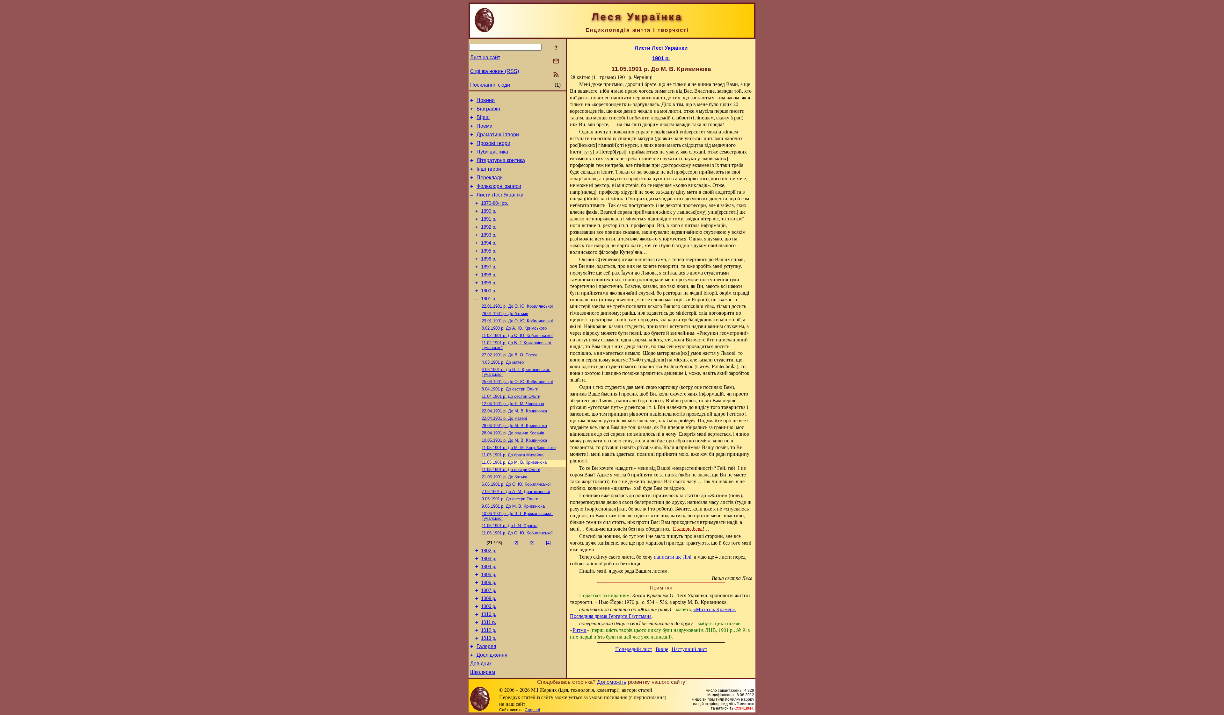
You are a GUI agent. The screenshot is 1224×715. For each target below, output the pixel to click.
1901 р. (488, 298)
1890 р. (488, 211)
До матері (503, 362)
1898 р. (488, 274)
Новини (486, 100)
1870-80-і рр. (494, 203)
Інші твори (489, 169)
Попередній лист (633, 649)
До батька (504, 477)
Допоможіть (611, 682)
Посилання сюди (490, 85)
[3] (532, 542)
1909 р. (488, 606)
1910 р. (488, 614)
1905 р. (488, 574)
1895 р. (488, 251)
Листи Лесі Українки (500, 194)
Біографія (488, 108)
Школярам (482, 672)
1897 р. (488, 266)
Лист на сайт (485, 57)
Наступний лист (689, 649)
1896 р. (488, 258)
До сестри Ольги (510, 389)
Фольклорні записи (499, 186)
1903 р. (488, 558)
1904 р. (488, 566)
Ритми (579, 629)
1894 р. (488, 243)
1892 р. (488, 227)
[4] (548, 542)
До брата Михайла (512, 455)
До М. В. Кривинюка (514, 411)
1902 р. (488, 550)
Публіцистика (492, 151)
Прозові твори (493, 143)
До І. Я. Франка (509, 525)
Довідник (481, 663)
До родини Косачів (513, 433)
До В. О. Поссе (509, 355)
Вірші (483, 117)
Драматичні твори (498, 134)
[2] (516, 542)
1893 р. (488, 235)
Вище (662, 649)
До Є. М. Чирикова (513, 403)
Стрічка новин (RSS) (494, 71)
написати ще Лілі (672, 556)
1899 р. (488, 282)
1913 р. (488, 638)
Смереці (532, 710)
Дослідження (492, 655)
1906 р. (488, 582)
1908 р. (488, 598)
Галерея (486, 646)
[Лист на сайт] (556, 61)
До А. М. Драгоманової (516, 491)
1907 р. (488, 590)
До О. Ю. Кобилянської (517, 306)
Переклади (490, 177)
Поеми (484, 126)
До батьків (505, 313)
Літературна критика (501, 160)
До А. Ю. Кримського (514, 328)
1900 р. (488, 290)
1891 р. (488, 219)
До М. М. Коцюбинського (519, 447)
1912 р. (488, 630)
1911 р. (488, 622)
